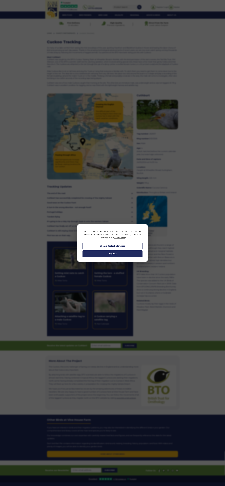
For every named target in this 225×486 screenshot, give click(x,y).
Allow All (112, 254)
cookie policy (120, 238)
